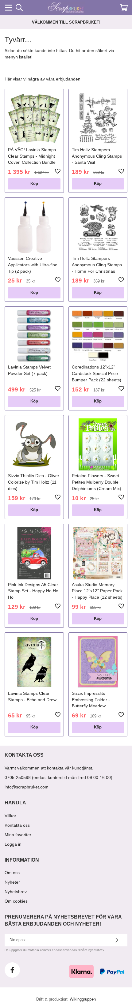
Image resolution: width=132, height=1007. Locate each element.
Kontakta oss (17, 825)
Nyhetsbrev (16, 891)
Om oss (12, 872)
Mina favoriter (18, 834)
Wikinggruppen (83, 999)
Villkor (10, 815)
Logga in (13, 844)
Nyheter (12, 882)
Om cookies (16, 901)
